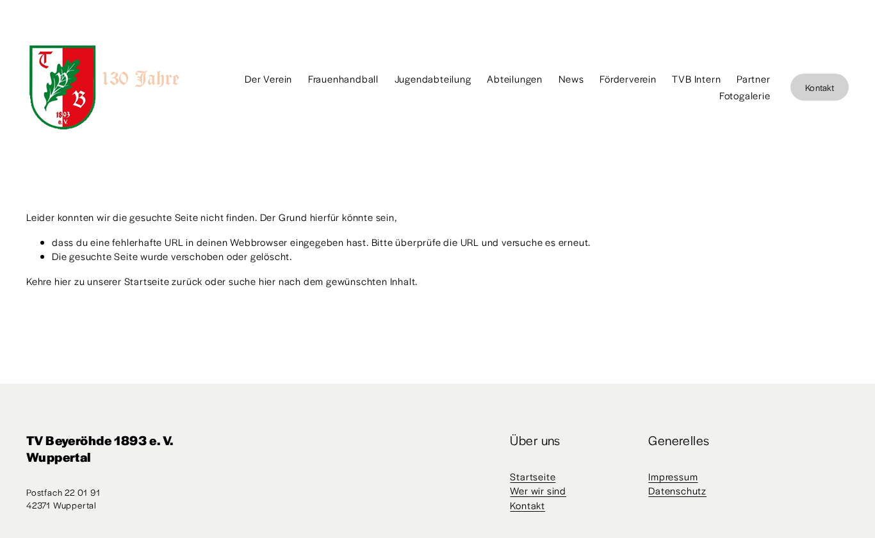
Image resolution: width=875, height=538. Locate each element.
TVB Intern (696, 78)
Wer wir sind (538, 490)
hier (63, 281)
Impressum (673, 476)
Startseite (532, 476)
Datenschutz (677, 490)
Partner (754, 78)
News (571, 78)
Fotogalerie (745, 95)
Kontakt (819, 87)
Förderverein (628, 78)
